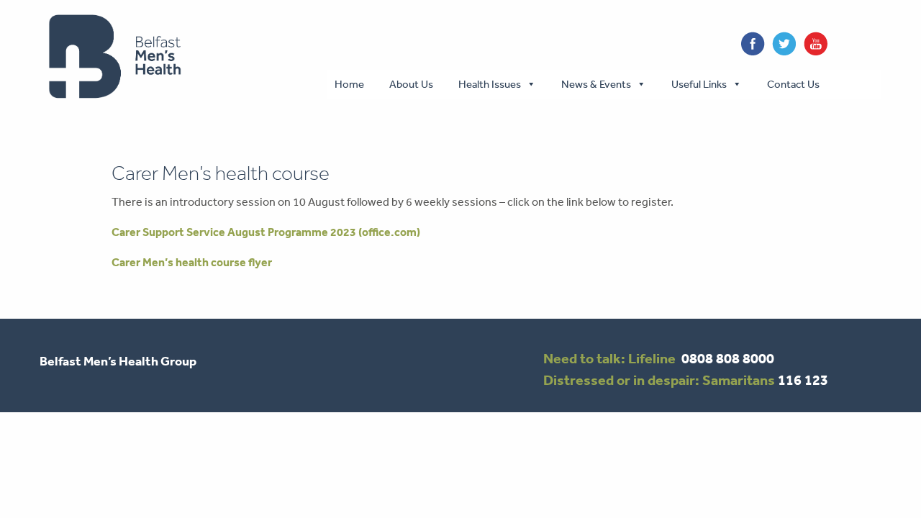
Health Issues (489, 84)
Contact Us (793, 84)
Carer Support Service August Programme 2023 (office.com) (266, 231)
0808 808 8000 (727, 358)
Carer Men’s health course (221, 173)
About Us (411, 84)
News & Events (596, 84)
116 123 (803, 379)
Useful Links (699, 84)
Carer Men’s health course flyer (192, 262)
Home (349, 84)
